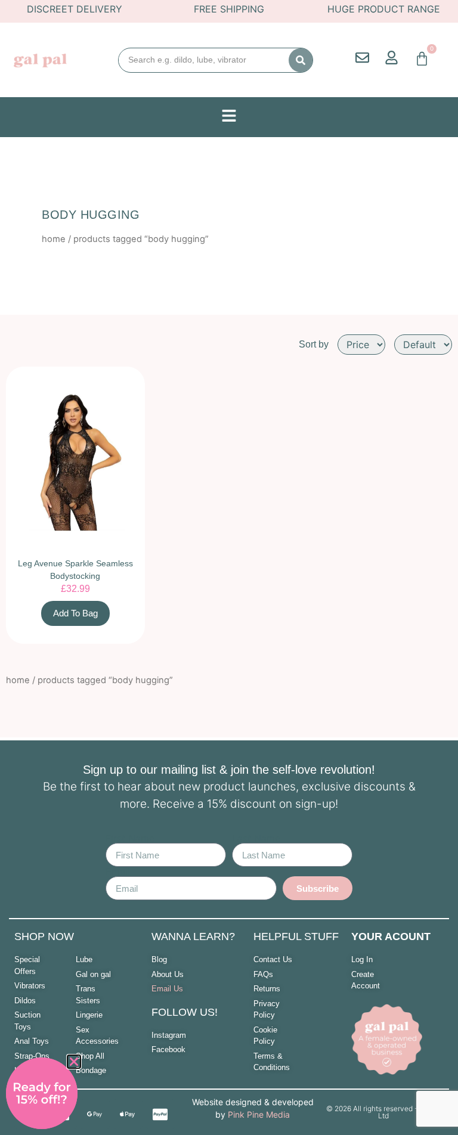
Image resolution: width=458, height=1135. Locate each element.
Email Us (167, 988)
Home (54, 239)
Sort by (314, 344)
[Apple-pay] (128, 1114)
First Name (130, 838)
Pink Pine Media (259, 1114)
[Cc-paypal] (160, 1114)
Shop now (44, 936)
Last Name (256, 838)
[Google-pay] (95, 1114)
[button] (74, 1062)
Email (118, 871)
